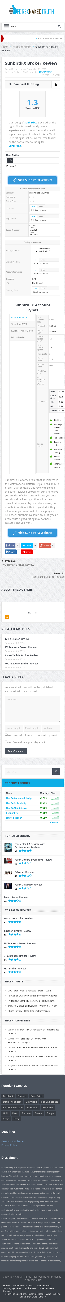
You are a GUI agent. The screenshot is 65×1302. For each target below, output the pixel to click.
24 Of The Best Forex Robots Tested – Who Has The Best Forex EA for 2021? (32, 1295)
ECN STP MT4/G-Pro (22, 330)
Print (47, 74)
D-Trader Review (24, 872)
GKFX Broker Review (17, 639)
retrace (26, 1113)
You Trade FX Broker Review (21, 663)
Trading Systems (12, 1288)
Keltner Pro (12, 812)
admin (19, 69)
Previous (10, 560)
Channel (22, 1096)
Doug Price (36, 1096)
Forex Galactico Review (28, 884)
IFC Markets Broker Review (21, 647)
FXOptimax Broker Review (17, 564)
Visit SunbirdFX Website (35, 180)
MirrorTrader (18, 337)
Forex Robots (44, 1285)
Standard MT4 (19, 317)
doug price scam (12, 1101)
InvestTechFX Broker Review (21, 655)
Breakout (8, 1096)
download (31, 1101)
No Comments (30, 72)
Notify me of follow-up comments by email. (32, 735)
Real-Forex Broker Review (48, 577)
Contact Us (9, 1291)
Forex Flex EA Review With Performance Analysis (30, 845)
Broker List (30, 1288)
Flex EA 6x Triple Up (16, 803)
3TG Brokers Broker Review (20, 955)
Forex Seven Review (16, 897)
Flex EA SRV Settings (16, 808)
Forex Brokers (14, 72)
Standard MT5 (19, 324)
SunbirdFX (30, 122)
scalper (51, 1113)
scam (6, 1119)
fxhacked (47, 1107)
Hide (33, 206)
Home (6, 1285)
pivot (15, 1113)
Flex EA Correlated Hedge (19, 798)
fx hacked (32, 1107)
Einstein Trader (14, 817)
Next (57, 573)
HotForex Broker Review (18, 918)
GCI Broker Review (15, 968)
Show (41, 206)
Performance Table (23, 1285)
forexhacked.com (13, 1107)
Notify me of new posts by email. (26, 742)
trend (17, 1119)
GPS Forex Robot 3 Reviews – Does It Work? (30, 990)
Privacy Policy (9, 1145)
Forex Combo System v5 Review (33, 859)
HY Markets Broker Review (20, 943)
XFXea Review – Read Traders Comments (29, 1010)
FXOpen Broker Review (17, 931)
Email (57, 74)
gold (5, 1113)
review (38, 1113)
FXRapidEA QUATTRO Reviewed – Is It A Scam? (31, 1000)
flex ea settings (49, 1101)
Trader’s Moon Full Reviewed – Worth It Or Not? (32, 1005)
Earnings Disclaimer (13, 1141)
